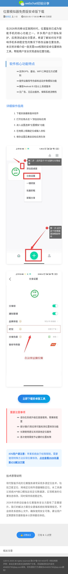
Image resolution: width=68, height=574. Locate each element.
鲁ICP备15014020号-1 (40, 560)
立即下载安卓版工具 (34, 398)
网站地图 (54, 560)
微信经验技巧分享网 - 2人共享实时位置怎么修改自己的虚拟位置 (34, 3)
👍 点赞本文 (26, 535)
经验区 (8, 16)
